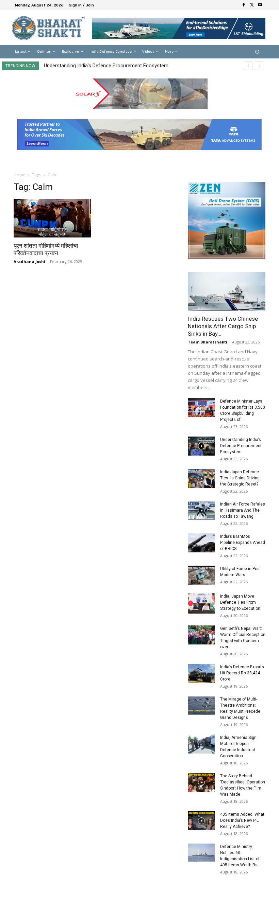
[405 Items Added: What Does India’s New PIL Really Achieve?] (201, 820)
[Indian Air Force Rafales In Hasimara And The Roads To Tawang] (201, 510)
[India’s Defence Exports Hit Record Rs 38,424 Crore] (201, 673)
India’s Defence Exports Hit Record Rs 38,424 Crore (242, 673)
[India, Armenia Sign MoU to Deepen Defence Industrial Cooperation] (201, 744)
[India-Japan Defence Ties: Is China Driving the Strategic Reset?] (201, 478)
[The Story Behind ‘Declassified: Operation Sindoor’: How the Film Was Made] (201, 782)
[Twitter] (252, 5)
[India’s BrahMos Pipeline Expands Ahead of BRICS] (201, 542)
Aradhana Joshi (29, 261)
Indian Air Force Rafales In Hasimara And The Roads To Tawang (242, 510)
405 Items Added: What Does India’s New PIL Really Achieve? (242, 820)
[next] (259, 65)
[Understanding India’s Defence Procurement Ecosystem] (201, 446)
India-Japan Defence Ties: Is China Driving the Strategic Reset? (240, 478)
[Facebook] (244, 5)
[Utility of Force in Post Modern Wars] (201, 575)
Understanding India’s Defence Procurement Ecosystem (106, 66)
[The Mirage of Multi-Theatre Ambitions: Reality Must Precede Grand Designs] (201, 705)
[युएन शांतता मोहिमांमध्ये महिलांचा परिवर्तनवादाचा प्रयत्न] (52, 218)
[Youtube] (260, 5)
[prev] (248, 65)
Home (20, 175)
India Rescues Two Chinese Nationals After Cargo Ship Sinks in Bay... (223, 326)
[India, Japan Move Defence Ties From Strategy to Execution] (201, 603)
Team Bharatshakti (207, 341)
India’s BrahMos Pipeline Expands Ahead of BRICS (242, 542)
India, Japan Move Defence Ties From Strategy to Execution (240, 602)
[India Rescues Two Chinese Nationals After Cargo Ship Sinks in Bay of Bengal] (226, 291)
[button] (257, 51)
